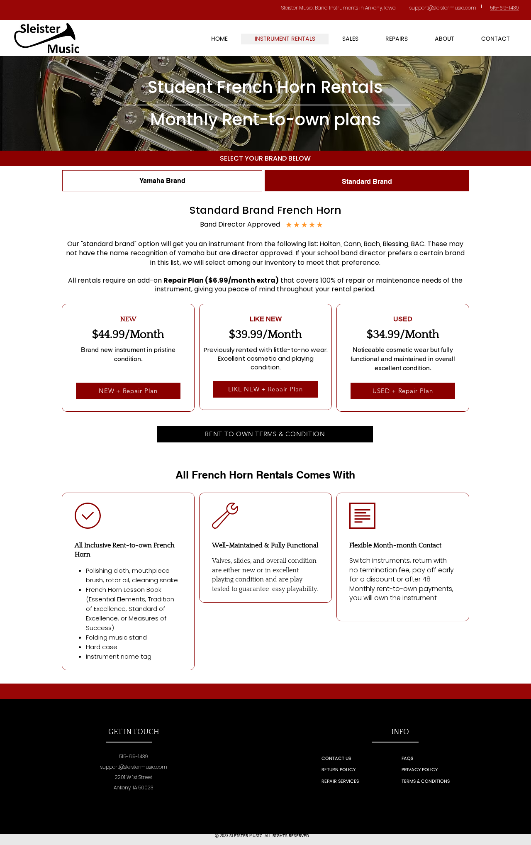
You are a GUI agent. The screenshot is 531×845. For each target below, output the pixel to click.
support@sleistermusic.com (133, 766)
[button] (350, 39)
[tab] (162, 180)
